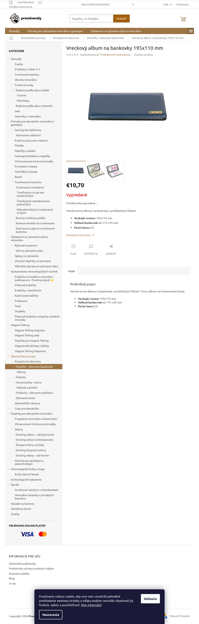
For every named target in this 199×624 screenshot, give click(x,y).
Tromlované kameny (27, 74)
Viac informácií (91, 605)
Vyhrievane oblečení (28, 135)
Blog (12, 578)
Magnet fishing (20, 325)
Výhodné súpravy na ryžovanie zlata (36, 266)
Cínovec (22, 95)
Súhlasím (150, 599)
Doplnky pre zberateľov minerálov (31, 413)
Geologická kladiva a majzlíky (32, 156)
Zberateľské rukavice (27, 403)
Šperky (15, 484)
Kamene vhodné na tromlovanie (35, 223)
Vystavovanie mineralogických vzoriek (34, 271)
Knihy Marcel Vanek (27, 474)
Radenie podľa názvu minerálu (34, 105)
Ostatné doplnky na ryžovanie (33, 261)
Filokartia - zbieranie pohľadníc (34, 392)
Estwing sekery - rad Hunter (32, 455)
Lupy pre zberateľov (27, 408)
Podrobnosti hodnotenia (115, 54)
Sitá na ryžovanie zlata (29, 250)
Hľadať (121, 18)
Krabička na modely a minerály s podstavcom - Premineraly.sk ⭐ (34, 278)
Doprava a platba (19, 573)
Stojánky (20, 311)
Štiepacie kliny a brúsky (30, 444)
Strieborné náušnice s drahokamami (36, 489)
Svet (17, 111)
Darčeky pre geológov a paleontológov (29, 462)
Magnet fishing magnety (30, 330)
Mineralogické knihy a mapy (28, 469)
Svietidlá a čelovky (26, 171)
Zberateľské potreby (23, 356)
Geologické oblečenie (28, 130)
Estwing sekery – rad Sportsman (35, 434)
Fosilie (19, 64)
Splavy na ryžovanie (26, 256)
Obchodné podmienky (95, 4)
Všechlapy (23, 100)
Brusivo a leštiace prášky (30, 218)
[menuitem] (14, 31)
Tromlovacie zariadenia (30, 187)
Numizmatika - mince (29, 382)
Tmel (18, 306)
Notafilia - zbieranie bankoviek (34, 366)
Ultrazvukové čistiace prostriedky (35, 424)
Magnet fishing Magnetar (30, 351)
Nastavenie (50, 615)
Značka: (143, 54)
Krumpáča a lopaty (26, 166)
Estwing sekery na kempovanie (34, 439)
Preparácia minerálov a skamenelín (36, 418)
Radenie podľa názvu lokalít (32, 90)
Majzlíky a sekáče (25, 150)
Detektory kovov (21, 508)
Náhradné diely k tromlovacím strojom (35, 211)
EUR (166, 4)
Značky (15, 514)
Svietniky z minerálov (28, 116)
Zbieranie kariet (25, 398)
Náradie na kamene (22, 503)
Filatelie (21, 377)
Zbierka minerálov (26, 79)
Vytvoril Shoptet (180, 615)
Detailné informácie (78, 235)
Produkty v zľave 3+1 (27, 69)
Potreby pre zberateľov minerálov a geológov (32, 123)
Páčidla (19, 145)
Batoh (18, 176)
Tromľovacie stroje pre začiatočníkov (30, 194)
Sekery (19, 429)
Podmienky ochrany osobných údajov (31, 568)
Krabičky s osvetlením (28, 290)
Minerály (16, 59)
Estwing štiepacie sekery (31, 450)
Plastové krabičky (25, 285)
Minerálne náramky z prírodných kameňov (34, 496)
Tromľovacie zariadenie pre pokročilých (33, 202)
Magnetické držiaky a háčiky (32, 345)
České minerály (24, 85)
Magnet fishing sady (27, 335)
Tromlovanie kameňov (28, 182)
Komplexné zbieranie (28, 361)
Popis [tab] (71, 271)
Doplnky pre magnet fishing (32, 340)
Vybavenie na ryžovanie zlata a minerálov (29, 238)
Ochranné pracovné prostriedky (34, 161)
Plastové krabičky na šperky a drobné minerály (37, 318)
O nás (12, 583)
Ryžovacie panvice (26, 245)
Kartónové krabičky (26, 295)
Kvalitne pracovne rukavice (31, 140)
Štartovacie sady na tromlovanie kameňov (35, 230)
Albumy (21, 372)
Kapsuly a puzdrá (27, 387)
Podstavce (21, 300)
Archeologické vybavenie (26, 479)
